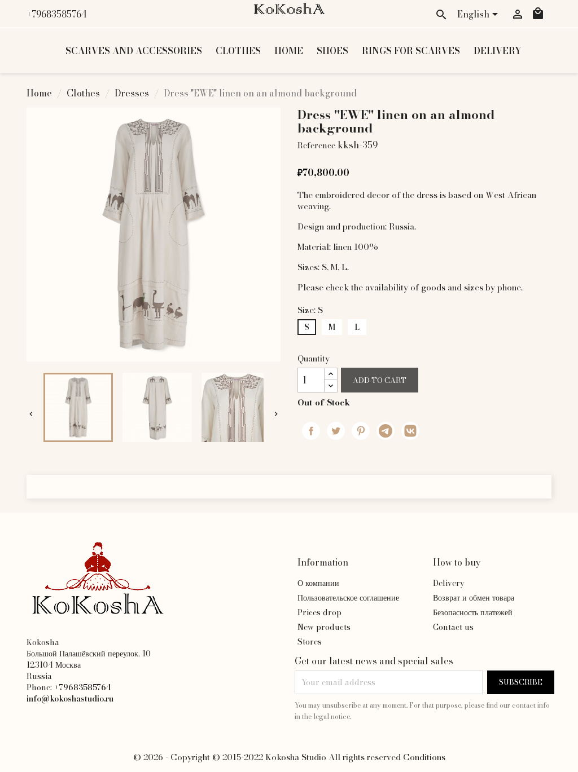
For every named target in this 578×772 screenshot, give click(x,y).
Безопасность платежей (473, 612)
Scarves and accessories (133, 51)
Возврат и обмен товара (473, 598)
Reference (316, 145)
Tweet (336, 431)
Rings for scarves (411, 51)
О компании (318, 583)
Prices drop (319, 612)
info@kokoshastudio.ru (70, 698)
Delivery (498, 51)
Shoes (332, 51)
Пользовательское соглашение (348, 598)
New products (324, 627)
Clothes (238, 51)
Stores (309, 642)
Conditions (424, 757)
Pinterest (361, 431)
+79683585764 (57, 14)
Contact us (453, 627)
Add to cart (379, 380)
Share (311, 431)
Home (288, 51)
